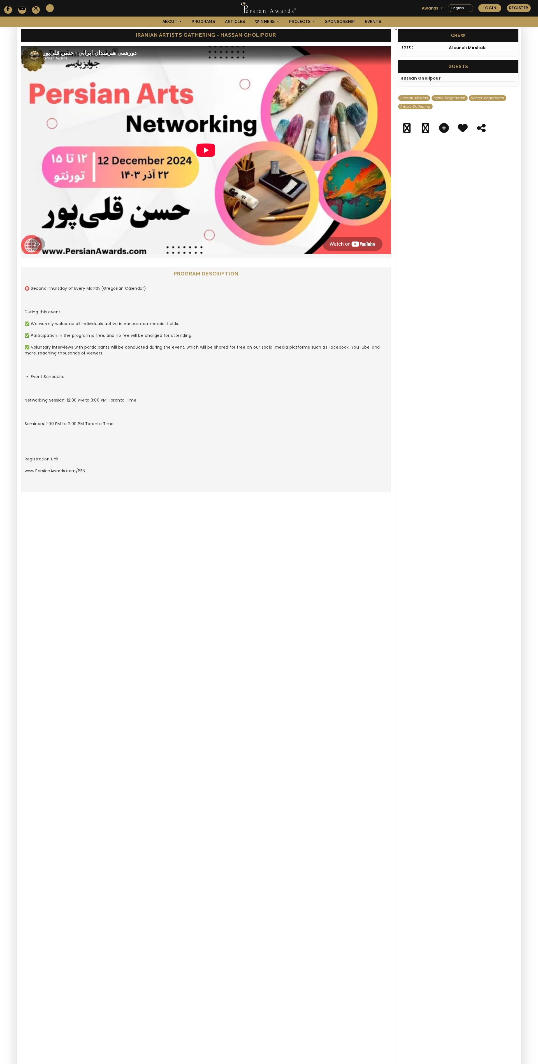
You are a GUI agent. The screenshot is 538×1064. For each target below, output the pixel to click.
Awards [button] (431, 8)
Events (373, 21)
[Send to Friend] (481, 129)
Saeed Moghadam (487, 98)
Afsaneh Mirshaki (467, 47)
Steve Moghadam (449, 98)
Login (490, 8)
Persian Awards (414, 98)
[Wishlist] (463, 129)
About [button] (170, 21)
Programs (203, 21)
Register (518, 8)
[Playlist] (444, 129)
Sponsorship (340, 21)
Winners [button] (265, 21)
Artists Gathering (415, 106)
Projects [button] (300, 21)
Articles (235, 21)
